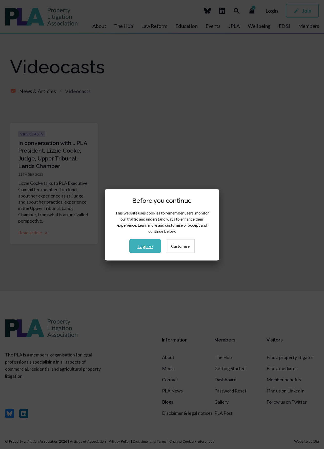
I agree (145, 246)
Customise (180, 245)
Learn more (147, 224)
